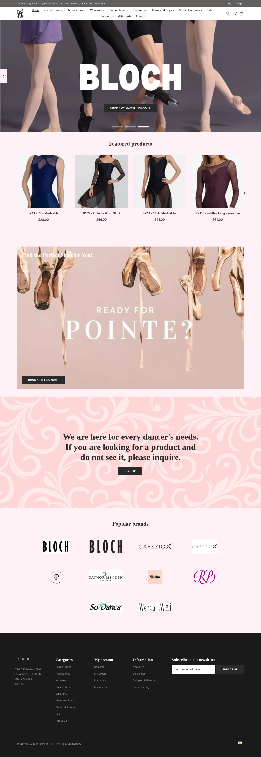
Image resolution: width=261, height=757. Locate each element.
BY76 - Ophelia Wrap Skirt (101, 213)
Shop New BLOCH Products (130, 107)
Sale (58, 713)
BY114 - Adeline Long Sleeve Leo (217, 213)
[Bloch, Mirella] (106, 547)
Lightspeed (74, 743)
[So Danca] (106, 608)
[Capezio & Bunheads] (204, 547)
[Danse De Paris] (56, 577)
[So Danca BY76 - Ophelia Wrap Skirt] (101, 181)
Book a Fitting (141, 687)
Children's (61, 693)
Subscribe (230, 669)
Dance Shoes (63, 687)
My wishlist (101, 687)
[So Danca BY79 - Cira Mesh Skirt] (43, 181)
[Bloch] (56, 547)
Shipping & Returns (144, 680)
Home (35, 10)
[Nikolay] (155, 577)
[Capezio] (155, 547)
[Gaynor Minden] (106, 577)
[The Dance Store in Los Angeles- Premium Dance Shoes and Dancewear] (20, 13)
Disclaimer (139, 673)
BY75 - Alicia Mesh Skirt (159, 213)
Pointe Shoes (63, 666)
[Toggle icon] (227, 13)
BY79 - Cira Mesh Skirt (43, 213)
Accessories (63, 673)
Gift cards (124, 16)
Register (99, 666)
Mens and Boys (65, 700)
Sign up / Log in (235, 3)
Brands (140, 16)
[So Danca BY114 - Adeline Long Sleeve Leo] (217, 181)
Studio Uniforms (65, 707)
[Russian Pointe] (204, 577)
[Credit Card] (240, 743)
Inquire (130, 471)
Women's (61, 680)
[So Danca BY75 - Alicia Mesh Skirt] (159, 181)
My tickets (100, 680)
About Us (108, 16)
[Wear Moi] (155, 608)
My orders (100, 673)
